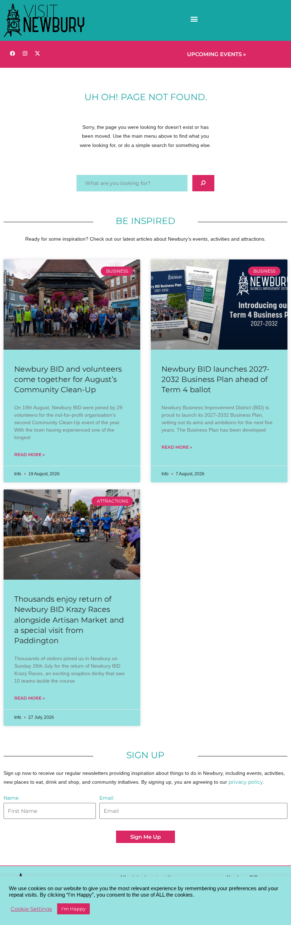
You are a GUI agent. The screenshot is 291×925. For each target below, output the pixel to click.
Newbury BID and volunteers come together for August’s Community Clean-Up (68, 379)
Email (106, 798)
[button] (194, 18)
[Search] (203, 183)
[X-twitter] (37, 53)
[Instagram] (25, 53)
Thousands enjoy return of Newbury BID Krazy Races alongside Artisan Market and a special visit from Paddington (69, 620)
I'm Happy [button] (73, 909)
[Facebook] (12, 53)
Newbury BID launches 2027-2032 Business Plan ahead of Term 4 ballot (215, 379)
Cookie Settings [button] (31, 909)
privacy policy (246, 782)
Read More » (29, 454)
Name (11, 798)
